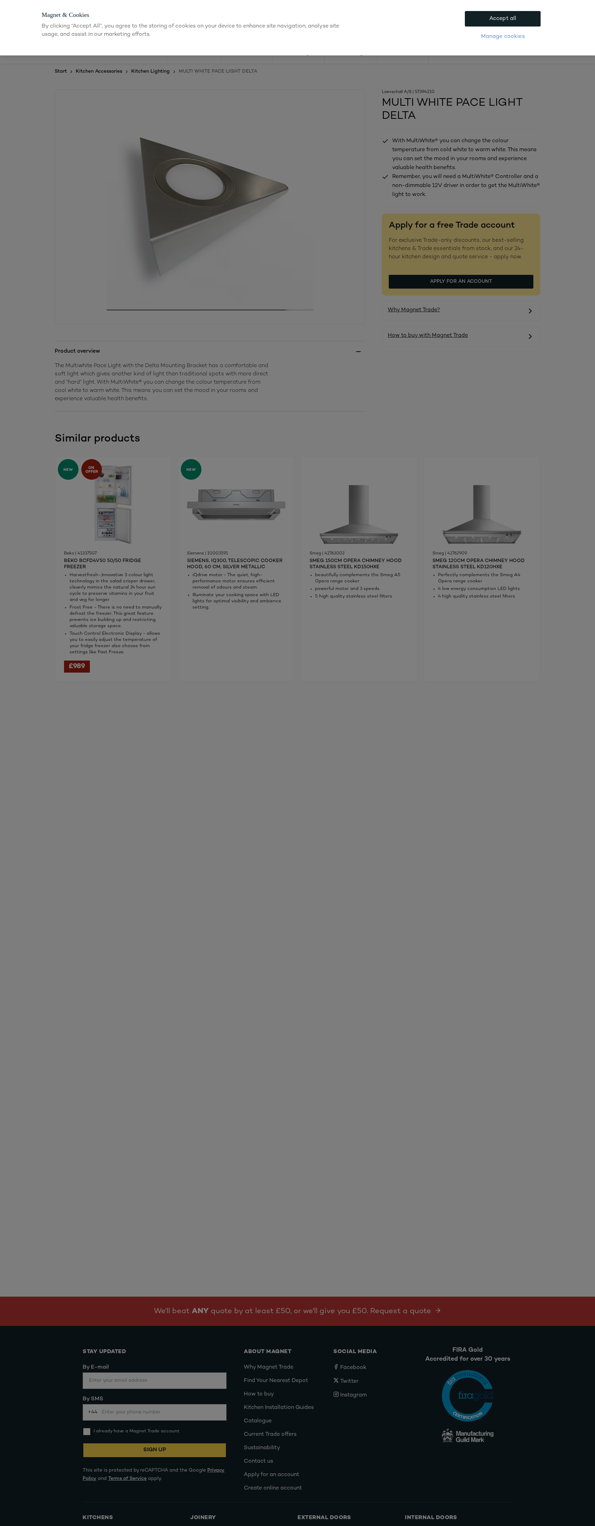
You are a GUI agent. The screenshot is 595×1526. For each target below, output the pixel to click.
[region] (297, 27)
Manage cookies (503, 37)
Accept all (502, 19)
